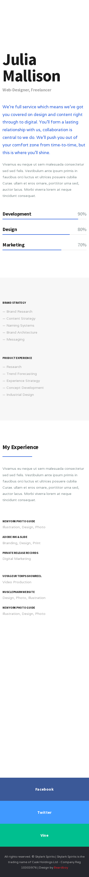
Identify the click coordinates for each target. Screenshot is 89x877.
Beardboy (61, 867)
